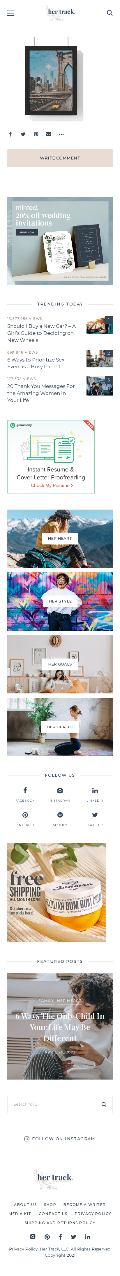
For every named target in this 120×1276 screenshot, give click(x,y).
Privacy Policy (23, 1249)
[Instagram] (33, 1237)
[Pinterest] (35, 134)
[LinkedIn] (87, 1237)
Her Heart (69, 1000)
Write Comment (60, 158)
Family (46, 1000)
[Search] (104, 1104)
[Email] (48, 134)
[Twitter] (23, 134)
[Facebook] (10, 134)
